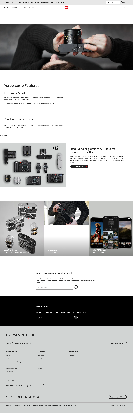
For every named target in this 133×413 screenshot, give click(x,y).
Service (34, 7)
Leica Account (79, 166)
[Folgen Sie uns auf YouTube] (22, 397)
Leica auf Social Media (117, 397)
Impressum (8, 405)
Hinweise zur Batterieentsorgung (53, 405)
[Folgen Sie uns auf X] (34, 397)
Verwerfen (128, 2)
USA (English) (110, 2)
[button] (125, 343)
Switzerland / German (21, 343)
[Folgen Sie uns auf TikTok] (30, 397)
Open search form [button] (117, 7)
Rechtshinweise (26, 405)
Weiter (124, 2)
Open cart (127, 7)
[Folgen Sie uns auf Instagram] (18, 397)
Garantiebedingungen (37, 405)
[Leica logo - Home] (66, 7)
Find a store (124, 8)
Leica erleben (15, 7)
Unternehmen (26, 7)
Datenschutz (17, 405)
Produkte (6, 7)
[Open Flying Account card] (121, 7)
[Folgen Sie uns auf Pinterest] (38, 397)
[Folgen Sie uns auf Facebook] (26, 397)
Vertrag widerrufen (36, 386)
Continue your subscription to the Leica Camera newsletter (76, 287)
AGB (75, 405)
